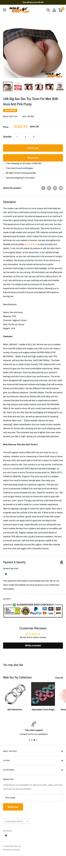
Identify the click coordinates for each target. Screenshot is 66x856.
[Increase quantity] (33, 137)
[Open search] (48, 10)
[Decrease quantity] (17, 137)
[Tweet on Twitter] (55, 188)
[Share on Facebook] (43, 188)
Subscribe (13, 807)
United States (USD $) (14, 821)
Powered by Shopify (11, 850)
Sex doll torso (31, 244)
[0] (60, 10)
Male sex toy (10, 116)
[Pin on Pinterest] (49, 188)
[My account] (54, 10)
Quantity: (7, 137)
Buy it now (33, 158)
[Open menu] (4, 10)
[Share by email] (61, 188)
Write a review (33, 645)
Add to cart (33, 148)
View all (59, 678)
